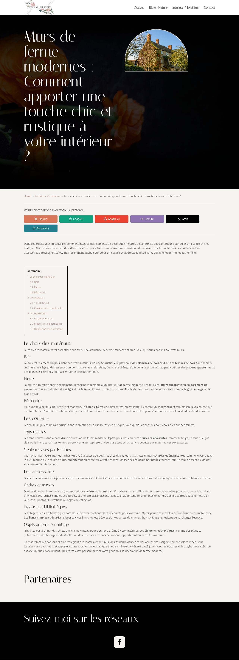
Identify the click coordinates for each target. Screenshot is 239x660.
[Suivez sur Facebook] (119, 642)
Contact (209, 8)
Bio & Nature (158, 8)
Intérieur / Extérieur (185, 8)
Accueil (139, 8)
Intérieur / (47, 196)
